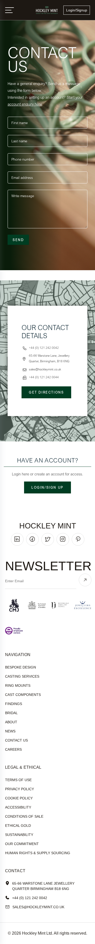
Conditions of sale (24, 816)
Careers (13, 749)
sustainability (19, 835)
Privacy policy (19, 789)
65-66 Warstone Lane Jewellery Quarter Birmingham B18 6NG (43, 886)
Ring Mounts (17, 685)
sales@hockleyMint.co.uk (38, 907)
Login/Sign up (47, 487)
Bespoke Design (20, 667)
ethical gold (18, 825)
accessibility (18, 807)
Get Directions (46, 392)
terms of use (18, 780)
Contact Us (16, 740)
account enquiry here (25, 104)
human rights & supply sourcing (37, 853)
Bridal (11, 713)
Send (18, 240)
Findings (13, 704)
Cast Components (23, 695)
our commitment (22, 844)
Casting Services (22, 676)
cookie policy (19, 798)
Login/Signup (76, 10)
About (11, 722)
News (10, 731)
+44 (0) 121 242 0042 (29, 898)
